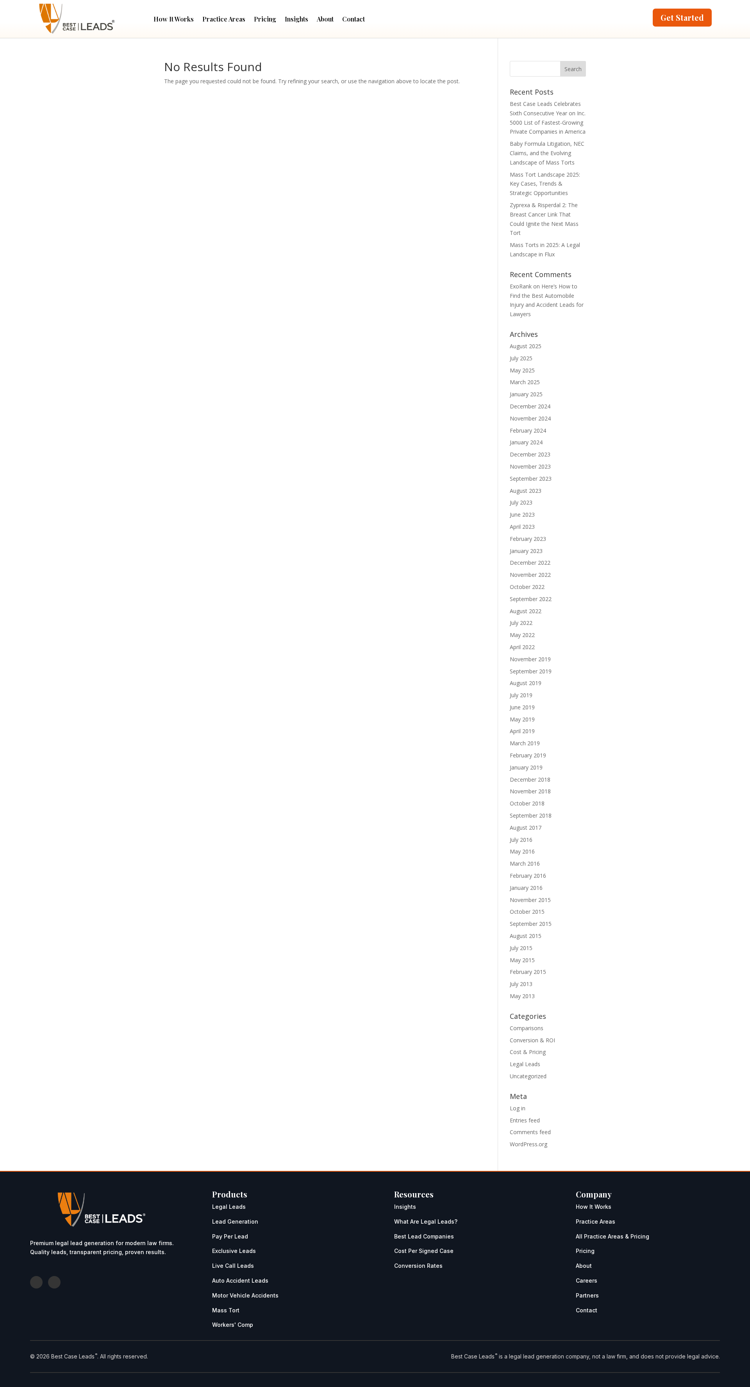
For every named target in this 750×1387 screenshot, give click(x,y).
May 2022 (522, 635)
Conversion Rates (418, 1265)
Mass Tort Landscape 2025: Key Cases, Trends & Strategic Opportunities (545, 184)
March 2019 (525, 743)
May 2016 (522, 851)
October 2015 (527, 911)
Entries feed (525, 1120)
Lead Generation (235, 1221)
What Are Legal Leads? (425, 1221)
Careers (586, 1280)
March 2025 (525, 382)
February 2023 (528, 538)
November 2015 (530, 900)
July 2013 (521, 984)
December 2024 (530, 406)
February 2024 (528, 430)
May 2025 (522, 370)
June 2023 (522, 514)
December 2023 (530, 454)
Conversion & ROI (532, 1040)
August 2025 (525, 346)
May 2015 (522, 960)
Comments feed (530, 1132)
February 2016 (528, 875)
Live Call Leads (233, 1265)
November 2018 (530, 791)
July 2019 (521, 695)
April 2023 (522, 526)
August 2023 (525, 490)
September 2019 (531, 671)
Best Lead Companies (424, 1236)
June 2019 (522, 707)
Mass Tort (225, 1310)
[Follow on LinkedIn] (54, 1282)
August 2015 (525, 936)
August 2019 (525, 683)
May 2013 (522, 996)
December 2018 (530, 779)
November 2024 (530, 418)
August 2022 (525, 611)
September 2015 (531, 923)
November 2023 (530, 466)
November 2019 (530, 659)
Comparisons (526, 1028)
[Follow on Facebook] (36, 1282)
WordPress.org (528, 1144)
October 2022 (527, 587)
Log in (517, 1108)
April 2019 (522, 731)
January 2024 (526, 442)
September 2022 (531, 599)
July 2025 (521, 358)
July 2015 (521, 948)
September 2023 (531, 478)
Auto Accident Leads (240, 1280)
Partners (587, 1295)
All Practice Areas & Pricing (612, 1236)
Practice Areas (223, 19)
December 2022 (530, 562)
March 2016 (525, 863)
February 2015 (528, 971)
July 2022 (521, 622)
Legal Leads (525, 1064)
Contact (353, 19)
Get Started (682, 17)
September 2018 (531, 815)
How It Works (174, 19)
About (325, 19)
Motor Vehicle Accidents (245, 1295)
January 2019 (526, 767)
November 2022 (530, 574)
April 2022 (522, 647)
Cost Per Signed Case (424, 1250)
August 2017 (525, 827)
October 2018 (527, 803)
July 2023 (521, 502)
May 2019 (522, 719)
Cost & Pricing (528, 1052)
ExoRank (521, 286)
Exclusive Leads (234, 1250)
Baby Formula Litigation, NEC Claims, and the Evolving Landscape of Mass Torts (547, 153)
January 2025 (526, 394)
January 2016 (526, 887)
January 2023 (526, 551)
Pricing (265, 19)
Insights (296, 19)
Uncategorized (528, 1076)
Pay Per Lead (230, 1236)
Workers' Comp (232, 1324)
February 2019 (528, 755)
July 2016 (521, 839)
